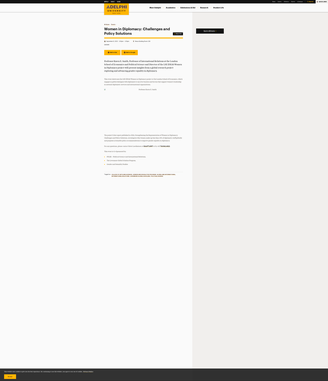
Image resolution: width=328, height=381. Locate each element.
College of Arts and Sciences (122, 174)
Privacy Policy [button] (88, 371)
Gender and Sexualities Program (144, 174)
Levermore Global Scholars (140, 176)
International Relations (120, 176)
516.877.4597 (148, 146)
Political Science (157, 176)
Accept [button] (10, 376)
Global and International (166, 174)
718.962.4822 (165, 146)
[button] (310, 1)
